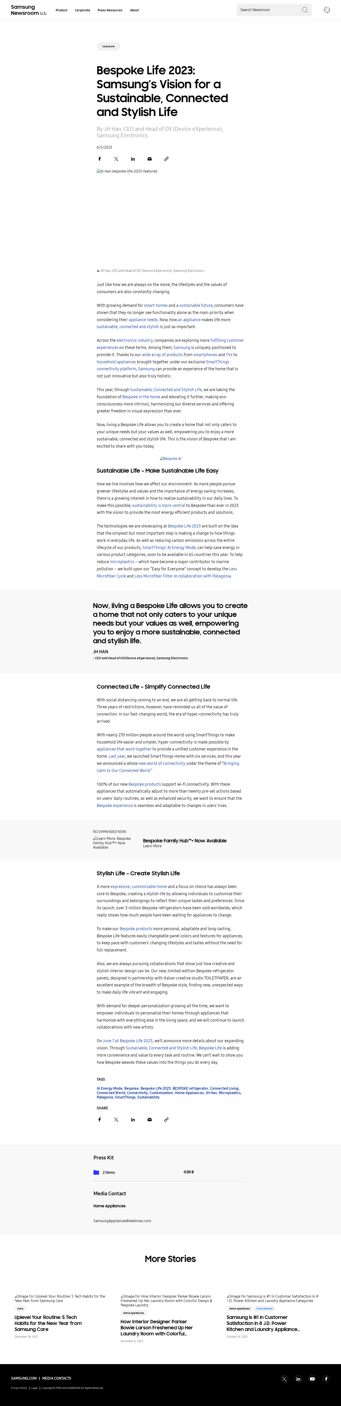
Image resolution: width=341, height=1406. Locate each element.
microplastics (122, 561)
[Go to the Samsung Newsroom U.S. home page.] (29, 10)
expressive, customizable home (139, 886)
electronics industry (135, 340)
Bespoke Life (210, 1048)
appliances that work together (124, 749)
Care (20, 1308)
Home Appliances (189, 1093)
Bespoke (131, 1088)
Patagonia (105, 1097)
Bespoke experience (115, 805)
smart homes (156, 305)
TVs (229, 354)
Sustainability (148, 1097)
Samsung (182, 347)
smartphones (205, 354)
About (134, 10)
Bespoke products (145, 784)
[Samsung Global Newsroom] (327, 10)
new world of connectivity (161, 763)
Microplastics (230, 1093)
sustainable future (195, 305)
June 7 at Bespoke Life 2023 (128, 1041)
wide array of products (162, 354)
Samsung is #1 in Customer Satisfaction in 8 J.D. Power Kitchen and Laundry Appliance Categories (262, 1323)
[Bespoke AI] (170, 458)
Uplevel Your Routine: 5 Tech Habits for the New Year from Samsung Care (48, 1323)
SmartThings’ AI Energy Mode (169, 547)
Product (62, 10)
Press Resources (110, 10)
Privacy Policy (19, 1388)
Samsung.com (24, 1378)
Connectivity (137, 1093)
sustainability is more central (158, 505)
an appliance (189, 319)
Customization (161, 1093)
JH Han (211, 1093)
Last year (117, 756)
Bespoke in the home (141, 397)
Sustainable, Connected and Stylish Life (166, 389)
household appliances (116, 362)
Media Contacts (56, 1378)
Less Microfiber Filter (154, 576)
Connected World (111, 1093)
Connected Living (224, 1088)
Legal (34, 1388)
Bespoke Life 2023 (184, 526)
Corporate (82, 10)
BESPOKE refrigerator (190, 1088)
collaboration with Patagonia (204, 576)
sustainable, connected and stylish (128, 326)
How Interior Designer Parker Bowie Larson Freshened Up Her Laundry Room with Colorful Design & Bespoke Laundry (157, 1328)
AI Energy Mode (109, 1088)
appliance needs (143, 319)
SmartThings (125, 1097)
